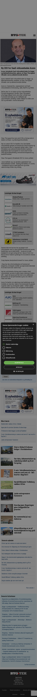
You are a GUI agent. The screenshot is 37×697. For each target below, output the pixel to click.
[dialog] (18, 348)
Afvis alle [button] (19, 367)
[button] (18, 371)
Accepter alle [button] (19, 362)
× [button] (33, 324)
